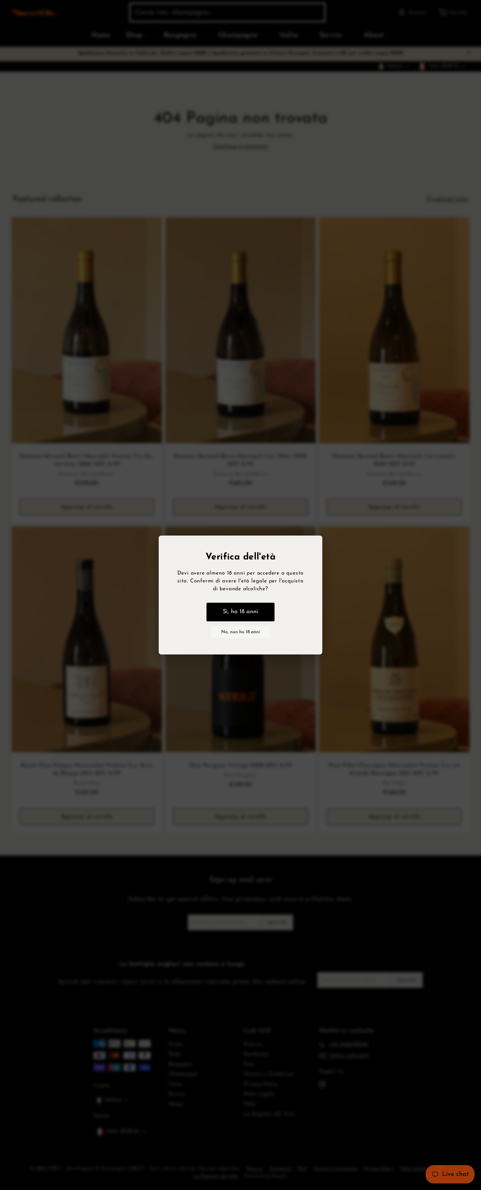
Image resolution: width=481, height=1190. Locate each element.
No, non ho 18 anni (240, 632)
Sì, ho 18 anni (240, 612)
